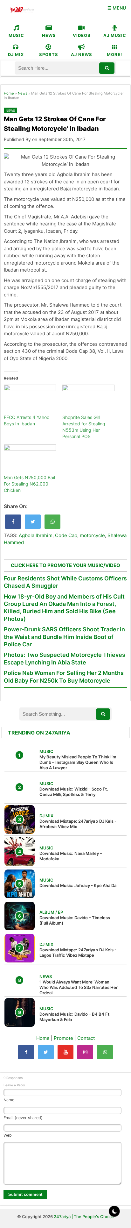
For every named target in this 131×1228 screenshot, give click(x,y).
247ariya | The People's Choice (84, 1216)
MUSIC (16, 35)
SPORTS (48, 54)
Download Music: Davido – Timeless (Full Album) (74, 920)
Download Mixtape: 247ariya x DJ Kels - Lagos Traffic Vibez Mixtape (77, 952)
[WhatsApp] (105, 1052)
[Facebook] (26, 1052)
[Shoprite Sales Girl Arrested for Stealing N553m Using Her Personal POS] (88, 400)
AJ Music (114, 35)
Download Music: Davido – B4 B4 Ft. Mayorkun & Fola (75, 1017)
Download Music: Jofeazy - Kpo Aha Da (77, 885)
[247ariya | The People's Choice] (22, 10)
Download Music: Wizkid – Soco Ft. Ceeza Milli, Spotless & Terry (73, 791)
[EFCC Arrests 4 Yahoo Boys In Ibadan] (30, 400)
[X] (46, 1052)
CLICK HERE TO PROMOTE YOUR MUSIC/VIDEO (65, 565)
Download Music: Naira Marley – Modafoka (70, 856)
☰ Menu (116, 8)
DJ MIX (16, 54)
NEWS (49, 35)
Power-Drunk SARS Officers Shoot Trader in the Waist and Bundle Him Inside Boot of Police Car (64, 637)
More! (114, 54)
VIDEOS (82, 35)
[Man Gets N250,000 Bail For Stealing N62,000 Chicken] (30, 459)
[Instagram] (85, 1052)
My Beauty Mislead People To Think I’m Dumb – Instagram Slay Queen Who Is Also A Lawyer (77, 762)
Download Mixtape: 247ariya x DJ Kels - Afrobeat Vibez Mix (77, 824)
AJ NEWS (81, 54)
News (22, 93)
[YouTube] (65, 1052)
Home (9, 93)
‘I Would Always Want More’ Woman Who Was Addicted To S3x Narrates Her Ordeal (78, 987)
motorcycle (92, 535)
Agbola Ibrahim (35, 535)
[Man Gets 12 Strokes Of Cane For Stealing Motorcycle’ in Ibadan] (13, 522)
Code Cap (66, 535)
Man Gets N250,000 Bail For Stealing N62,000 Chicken (29, 484)
